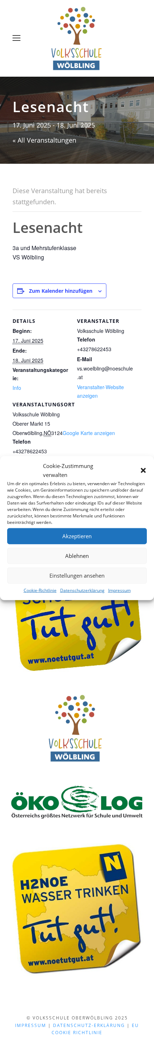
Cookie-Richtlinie (40, 590)
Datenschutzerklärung (82, 590)
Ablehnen (77, 555)
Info (17, 387)
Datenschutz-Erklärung (89, 1025)
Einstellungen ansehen (77, 575)
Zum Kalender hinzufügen (60, 290)
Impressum (119, 590)
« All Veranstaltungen (44, 140)
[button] (143, 470)
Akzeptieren (77, 536)
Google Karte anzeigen (89, 432)
